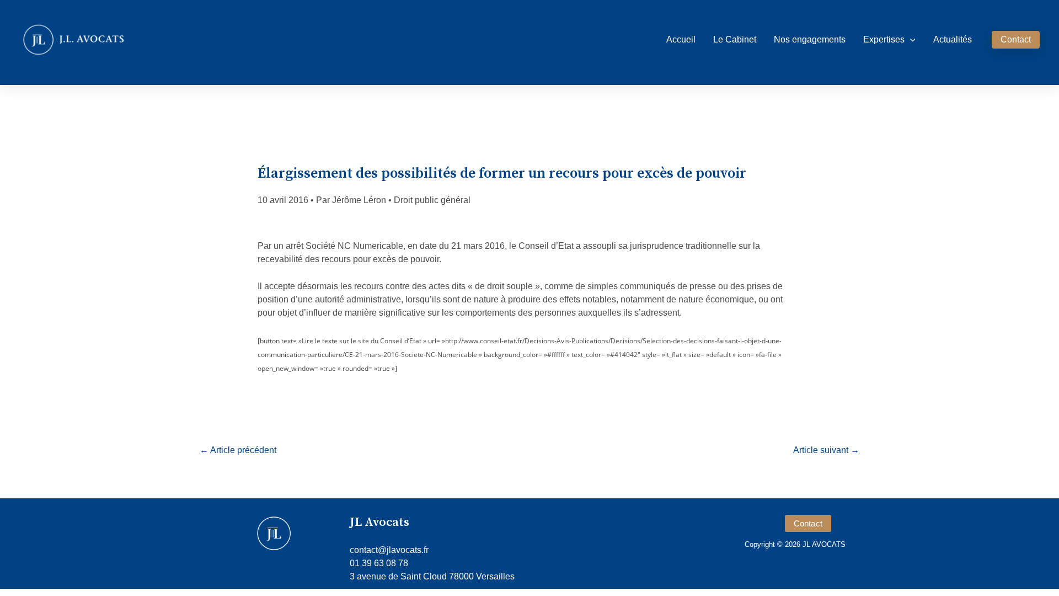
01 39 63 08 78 (379, 563)
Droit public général (432, 200)
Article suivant (826, 450)
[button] (910, 40)
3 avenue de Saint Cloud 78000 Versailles (432, 576)
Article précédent (238, 450)
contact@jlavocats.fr (389, 550)
